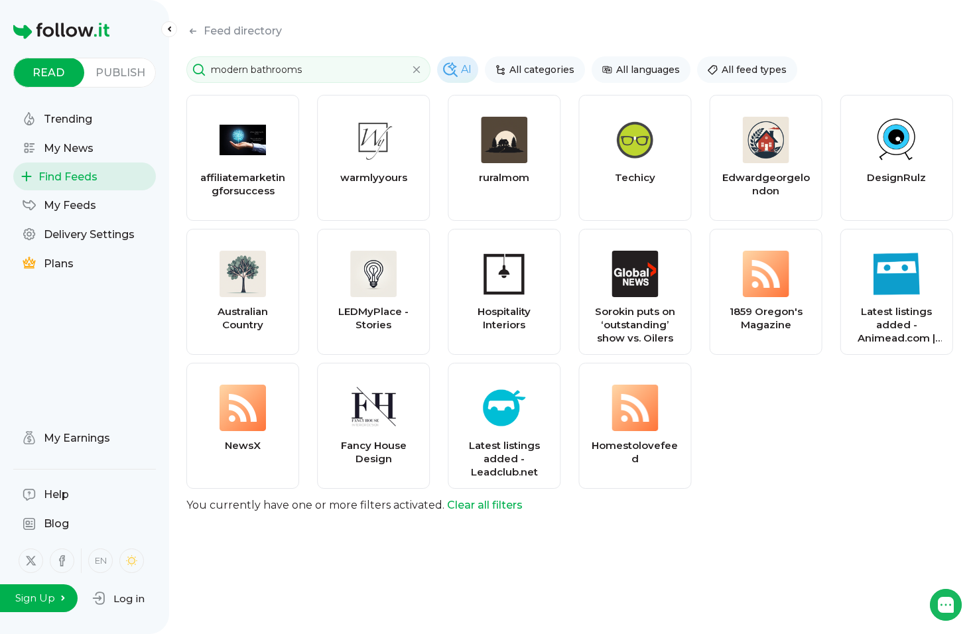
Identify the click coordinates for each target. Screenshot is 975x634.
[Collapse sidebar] (169, 29)
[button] (118, 598)
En (101, 560)
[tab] (48, 73)
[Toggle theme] (131, 560)
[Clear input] (416, 69)
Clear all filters (485, 505)
